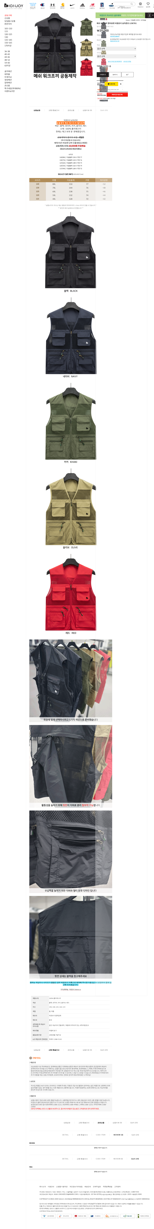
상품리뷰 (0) (87, 110)
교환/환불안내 (54, 110)
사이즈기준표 (127, 61)
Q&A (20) (104, 1050)
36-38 (7, 51)
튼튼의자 (8, 23)
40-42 (7, 54)
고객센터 (117, 1186)
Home (128, 20)
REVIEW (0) (118, 1135)
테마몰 (7, 74)
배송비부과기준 (114, 41)
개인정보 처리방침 (76, 1186)
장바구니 (115, 75)
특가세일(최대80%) (13, 88)
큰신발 (7, 85)
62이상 (7, 65)
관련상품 (71, 110)
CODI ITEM (100, 1135)
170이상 (8, 45)
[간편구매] (111, 84)
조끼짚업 (143, 20)
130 (6, 37)
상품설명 (37, 110)
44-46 (7, 56)
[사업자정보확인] (106, 1194)
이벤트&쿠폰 (10, 91)
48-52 (7, 59)
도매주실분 (97, 1186)
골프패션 (8, 71)
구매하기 (103, 74)
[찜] (121, 84)
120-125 (8, 34)
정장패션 (8, 79)
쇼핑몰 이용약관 (62, 1186)
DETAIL (65, 1135)
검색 (132, 4)
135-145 (8, 39)
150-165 (8, 42)
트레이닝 (8, 77)
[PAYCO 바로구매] (117, 95)
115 (6, 31)
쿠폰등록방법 (107, 1186)
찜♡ (127, 75)
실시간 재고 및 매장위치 (115, 61)
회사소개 (42, 1186)
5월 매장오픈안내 (126, 8)
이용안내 (51, 1186)
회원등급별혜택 (114, 36)
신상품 (7, 18)
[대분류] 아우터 (135, 20)
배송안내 (88, 1186)
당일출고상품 (10, 21)
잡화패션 (8, 82)
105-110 (8, 28)
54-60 (7, 62)
